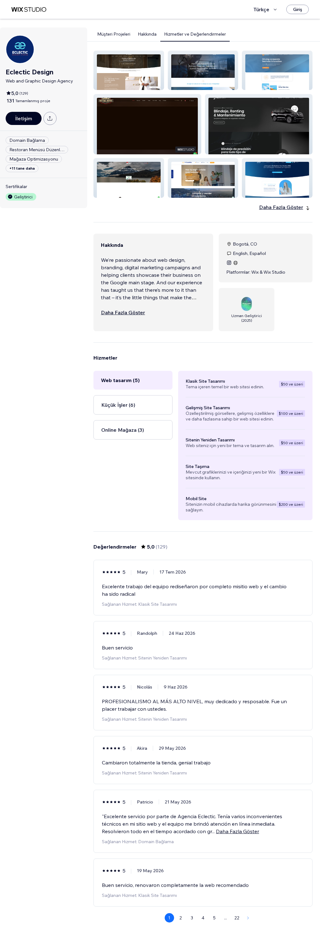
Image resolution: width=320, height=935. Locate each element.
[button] (128, 70)
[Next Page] (248, 918)
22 (236, 918)
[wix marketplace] (28, 9)
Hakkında (147, 34)
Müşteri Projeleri (113, 34)
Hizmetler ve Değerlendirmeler (195, 34)
